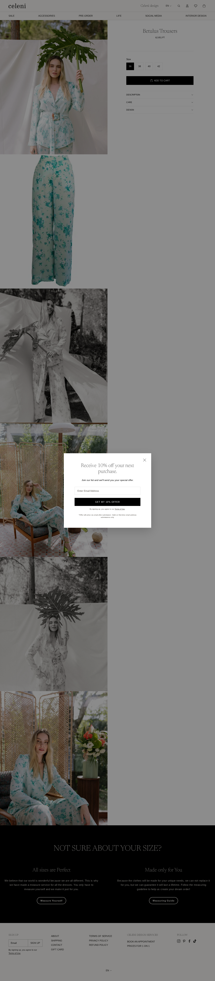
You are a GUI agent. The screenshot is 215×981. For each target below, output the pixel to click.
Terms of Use (120, 509)
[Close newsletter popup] (144, 460)
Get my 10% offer (107, 502)
